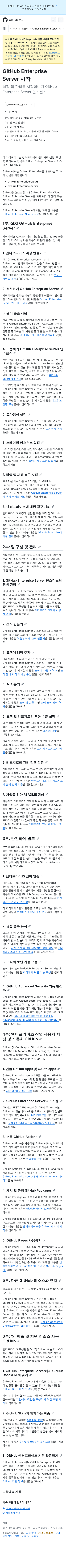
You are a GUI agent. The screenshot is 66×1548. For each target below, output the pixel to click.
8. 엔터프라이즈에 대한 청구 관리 (26, 507)
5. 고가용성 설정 (14, 414)
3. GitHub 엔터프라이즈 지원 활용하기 (30, 1455)
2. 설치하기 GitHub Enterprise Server (31, 289)
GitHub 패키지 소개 (37, 1208)
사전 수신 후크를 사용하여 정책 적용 (32, 947)
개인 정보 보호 (45, 1532)
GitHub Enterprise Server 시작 (47, 28)
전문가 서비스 (22, 1536)
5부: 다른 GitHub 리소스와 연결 (30, 1280)
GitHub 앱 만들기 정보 (19, 1090)
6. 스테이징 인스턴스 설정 (21, 443)
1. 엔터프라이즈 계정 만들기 (23, 253)
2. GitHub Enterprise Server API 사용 (31, 1101)
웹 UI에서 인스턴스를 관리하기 (37, 335)
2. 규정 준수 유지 (15, 926)
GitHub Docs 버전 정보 (16, 1389)
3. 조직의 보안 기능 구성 (20, 962)
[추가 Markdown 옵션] (31, 104)
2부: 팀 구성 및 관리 (20, 546)
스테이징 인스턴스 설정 (42, 460)
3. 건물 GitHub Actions (20, 1137)
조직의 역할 (50, 730)
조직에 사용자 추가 (46, 670)
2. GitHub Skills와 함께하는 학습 (26, 1413)
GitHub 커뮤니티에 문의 (18, 1508)
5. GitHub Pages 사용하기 (22, 1240)
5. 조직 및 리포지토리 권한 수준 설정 (29, 716)
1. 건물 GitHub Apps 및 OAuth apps (29, 1069)
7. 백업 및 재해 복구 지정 (20, 475)
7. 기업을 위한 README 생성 (23, 794)
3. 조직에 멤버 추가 (16, 652)
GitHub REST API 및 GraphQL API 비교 (31, 1122)
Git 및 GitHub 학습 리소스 (35, 1441)
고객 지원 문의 (13, 1513)
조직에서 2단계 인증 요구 (32, 912)
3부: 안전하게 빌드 (19, 838)
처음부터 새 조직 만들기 (31, 638)
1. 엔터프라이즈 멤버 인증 (21, 876)
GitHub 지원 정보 (13, 1481)
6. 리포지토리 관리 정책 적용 (23, 762)
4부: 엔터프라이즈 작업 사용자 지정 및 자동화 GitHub (31, 1036)
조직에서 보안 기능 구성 (37, 972)
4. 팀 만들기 (11, 684)
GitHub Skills (35, 1419)
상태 (57, 1532)
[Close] (56, 5)
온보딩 (25, 28)
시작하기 (13, 28)
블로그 (34, 1536)
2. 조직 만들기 (13, 624)
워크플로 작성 (34, 1158)
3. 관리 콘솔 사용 (15, 313)
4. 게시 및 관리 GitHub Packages (27, 1190)
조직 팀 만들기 (28, 702)
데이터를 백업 (39, 1115)
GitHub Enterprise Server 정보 (21, 214)
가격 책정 (7, 1536)
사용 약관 (31, 1532)
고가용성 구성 (54, 428)
